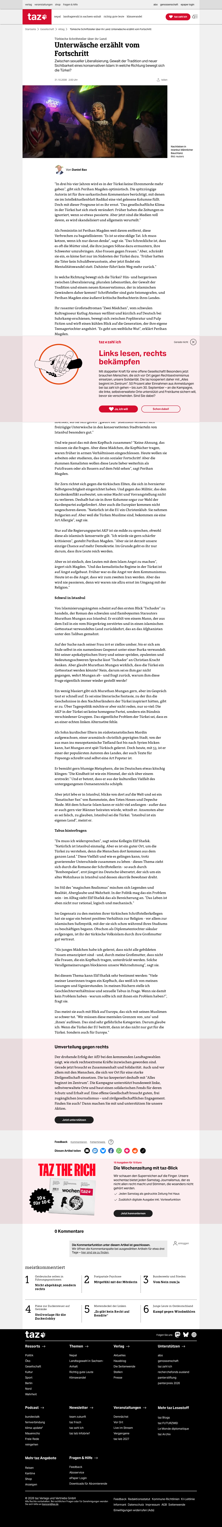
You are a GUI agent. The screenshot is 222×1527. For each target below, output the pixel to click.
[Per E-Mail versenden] (87, 1150)
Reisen (29, 1468)
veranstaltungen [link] (44, 4)
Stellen (118, 1372)
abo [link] (155, 4)
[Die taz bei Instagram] (194, 1336)
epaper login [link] (187, 4)
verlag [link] (28, 4)
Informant (120, 1504)
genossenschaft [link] (169, 4)
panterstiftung (167, 1377)
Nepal (73, 1355)
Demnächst (121, 1417)
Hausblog (120, 1361)
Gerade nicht (181, 342)
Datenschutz (136, 1504)
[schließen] (193, 342)
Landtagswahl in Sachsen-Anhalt (86, 1363)
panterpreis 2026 (169, 1383)
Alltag (61, 29)
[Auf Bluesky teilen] (103, 1150)
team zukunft (77, 1417)
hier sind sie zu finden (95, 1252)
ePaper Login (78, 1478)
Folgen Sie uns (164, 1334)
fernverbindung (35, 1422)
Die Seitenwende (124, 1366)
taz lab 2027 (121, 1439)
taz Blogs (164, 1417)
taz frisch (75, 1422)
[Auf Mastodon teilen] (95, 1150)
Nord (28, 1389)
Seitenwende (176, 1504)
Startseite (30, 29)
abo (160, 1355)
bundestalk (32, 1417)
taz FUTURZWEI (168, 1423)
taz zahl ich (165, 1366)
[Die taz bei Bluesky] (186, 1336)
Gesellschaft (47, 29)
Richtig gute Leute (81, 1372)
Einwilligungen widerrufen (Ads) (134, 1510)
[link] (58, 16)
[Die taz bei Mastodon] (178, 1336)
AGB (164, 1504)
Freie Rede (32, 1439)
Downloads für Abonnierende (88, 1483)
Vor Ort (118, 1422)
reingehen (31, 1444)
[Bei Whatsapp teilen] (119, 1150)
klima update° (34, 1428)
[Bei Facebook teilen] (111, 1150)
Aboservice (76, 1472)
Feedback (75, 1467)
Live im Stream (123, 1428)
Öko (27, 1361)
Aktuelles (120, 1355)
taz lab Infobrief (79, 1433)
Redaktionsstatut (139, 1499)
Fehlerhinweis (98, 1142)
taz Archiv (164, 1434)
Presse (118, 1377)
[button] (195, 17)
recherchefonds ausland (173, 1372)
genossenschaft (168, 1361)
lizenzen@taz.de (50, 1504)
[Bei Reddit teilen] (135, 1150)
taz (35, 1335)
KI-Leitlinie (188, 1499)
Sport (28, 1377)
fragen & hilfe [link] (70, 4)
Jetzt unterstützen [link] (74, 1119)
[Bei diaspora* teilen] (127, 1150)
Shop (28, 1479)
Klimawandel (77, 1377)
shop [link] (58, 4)
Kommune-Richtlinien (166, 1499)
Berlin (29, 1383)
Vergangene (121, 1433)
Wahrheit (31, 1394)
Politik (29, 1355)
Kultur (29, 1372)
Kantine (30, 1473)
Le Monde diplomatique (173, 1429)
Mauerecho (32, 1433)
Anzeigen (31, 1484)
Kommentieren (79, 1142)
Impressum (153, 1504)
